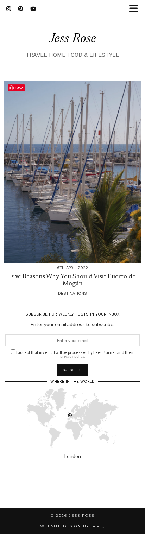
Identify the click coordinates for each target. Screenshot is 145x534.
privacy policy (72, 356)
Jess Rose (72, 39)
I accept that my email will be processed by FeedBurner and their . (74, 354)
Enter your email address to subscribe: (73, 324)
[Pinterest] (20, 9)
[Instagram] (8, 9)
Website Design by (72, 526)
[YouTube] (33, 9)
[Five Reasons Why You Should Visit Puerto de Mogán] (72, 172)
